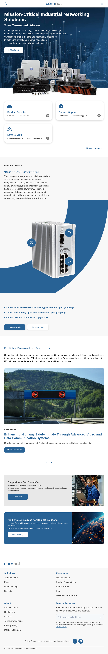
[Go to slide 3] (56, 462)
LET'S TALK (13, 50)
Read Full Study (14, 450)
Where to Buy (38, 327)
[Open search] (5, 3)
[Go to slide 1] (51, 462)
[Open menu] (102, 3)
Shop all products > (95, 148)
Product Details (14, 327)
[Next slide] (61, 462)
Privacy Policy (61, 627)
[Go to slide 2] (54, 462)
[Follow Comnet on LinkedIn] (75, 641)
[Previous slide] (46, 462)
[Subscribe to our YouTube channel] (80, 641)
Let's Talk (18, 497)
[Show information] (31, 242)
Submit (100, 617)
